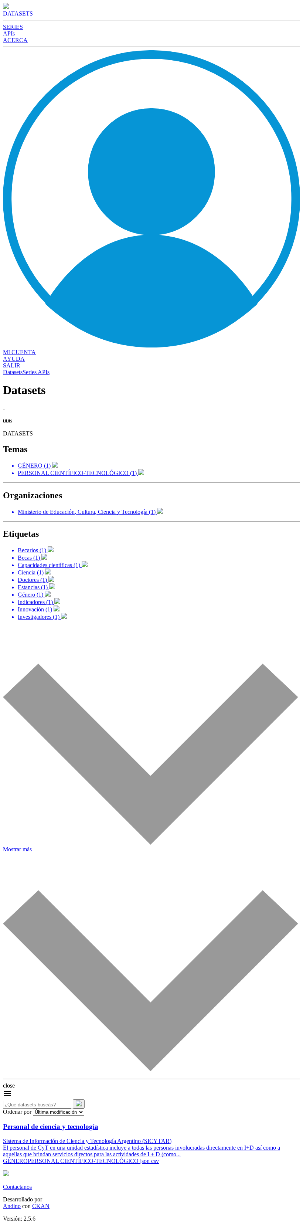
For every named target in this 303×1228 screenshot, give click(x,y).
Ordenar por (17, 1112)
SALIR (11, 365)
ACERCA (15, 40)
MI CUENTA (19, 352)
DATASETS (18, 13)
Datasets (13, 372)
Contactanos (17, 1187)
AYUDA (14, 359)
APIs (9, 33)
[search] (79, 1104)
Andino (12, 1206)
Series (30, 372)
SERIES (13, 27)
